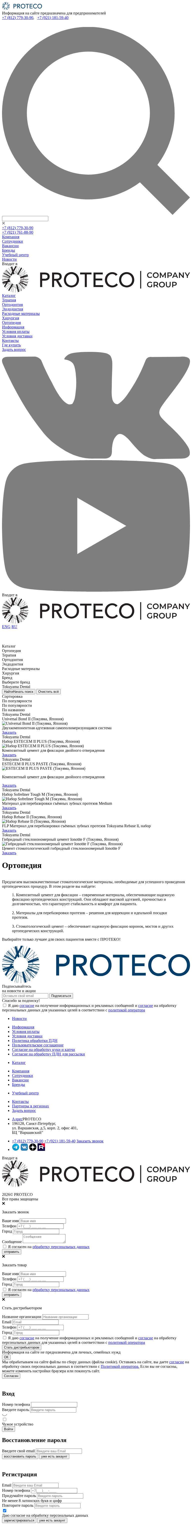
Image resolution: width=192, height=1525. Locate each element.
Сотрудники (12, 241)
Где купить (11, 345)
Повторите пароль (17, 1505)
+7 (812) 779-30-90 (17, 17)
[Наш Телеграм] (16, 1149)
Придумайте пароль (19, 1496)
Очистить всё (48, 692)
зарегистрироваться (19, 1520)
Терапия (9, 300)
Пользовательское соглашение (38, 1045)
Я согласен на (48, 1247)
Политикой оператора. (120, 1366)
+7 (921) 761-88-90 (17, 232)
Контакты (10, 340)
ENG (6, 627)
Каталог (9, 295)
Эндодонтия (12, 309)
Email (6, 1322)
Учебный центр (15, 255)
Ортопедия (11, 322)
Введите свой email (18, 1451)
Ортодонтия (12, 304)
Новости (9, 259)
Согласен (11, 1376)
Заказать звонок (90, 1141)
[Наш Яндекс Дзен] (32, 1149)
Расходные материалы (21, 313)
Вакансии (10, 246)
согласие (27, 1005)
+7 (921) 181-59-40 (52, 17)
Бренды (8, 250)
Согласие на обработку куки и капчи (43, 1049)
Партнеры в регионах (30, 1106)
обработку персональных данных (61, 1247)
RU (14, 627)
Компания (10, 237)
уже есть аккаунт (54, 1456)
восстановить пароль (20, 1456)
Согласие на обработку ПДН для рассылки (48, 1054)
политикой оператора (126, 1010)
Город (7, 1231)
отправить (11, 1252)
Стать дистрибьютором (21, 1347)
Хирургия (10, 318)
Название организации (21, 1317)
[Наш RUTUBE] (41, 1149)
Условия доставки (17, 336)
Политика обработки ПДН (35, 1040)
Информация (13, 327)
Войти (8, 1429)
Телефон (9, 1226)
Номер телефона (16, 1404)
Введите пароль (15, 1410)
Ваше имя (10, 1221)
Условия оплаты (16, 331)
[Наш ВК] (24, 1149)
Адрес (17, 1119)
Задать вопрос (14, 349)
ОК (6, 1357)
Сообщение (12, 1242)
